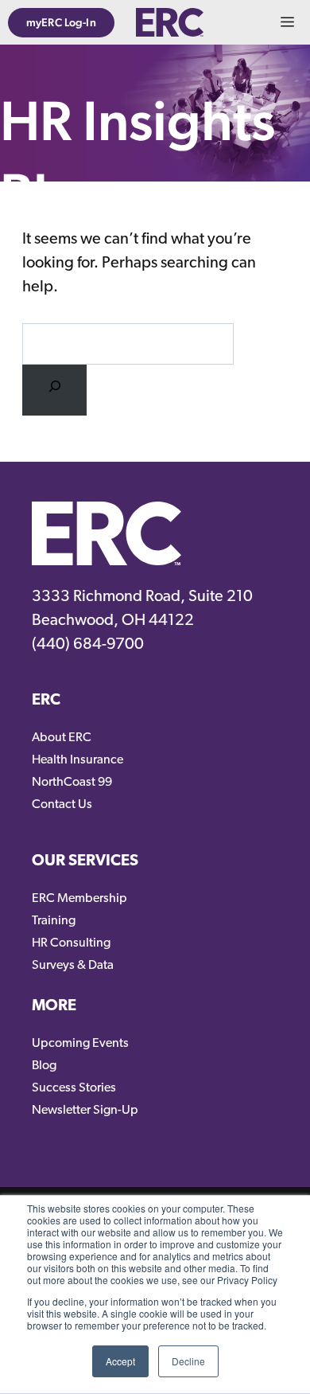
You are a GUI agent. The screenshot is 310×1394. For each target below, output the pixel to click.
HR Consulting (71, 943)
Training (54, 921)
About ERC (61, 738)
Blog (44, 1066)
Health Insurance (77, 760)
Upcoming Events (80, 1043)
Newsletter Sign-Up (85, 1110)
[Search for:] (54, 390)
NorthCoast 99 (72, 782)
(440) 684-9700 (88, 645)
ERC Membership (79, 898)
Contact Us (62, 805)
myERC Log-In (61, 22)
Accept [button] (120, 1361)
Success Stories (74, 1088)
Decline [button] (188, 1361)
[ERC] (169, 22)
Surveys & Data (73, 965)
